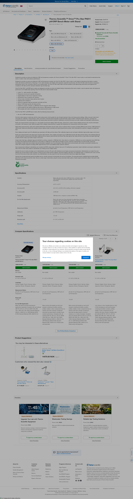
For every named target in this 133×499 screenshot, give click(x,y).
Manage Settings (47, 257)
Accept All (86, 257)
